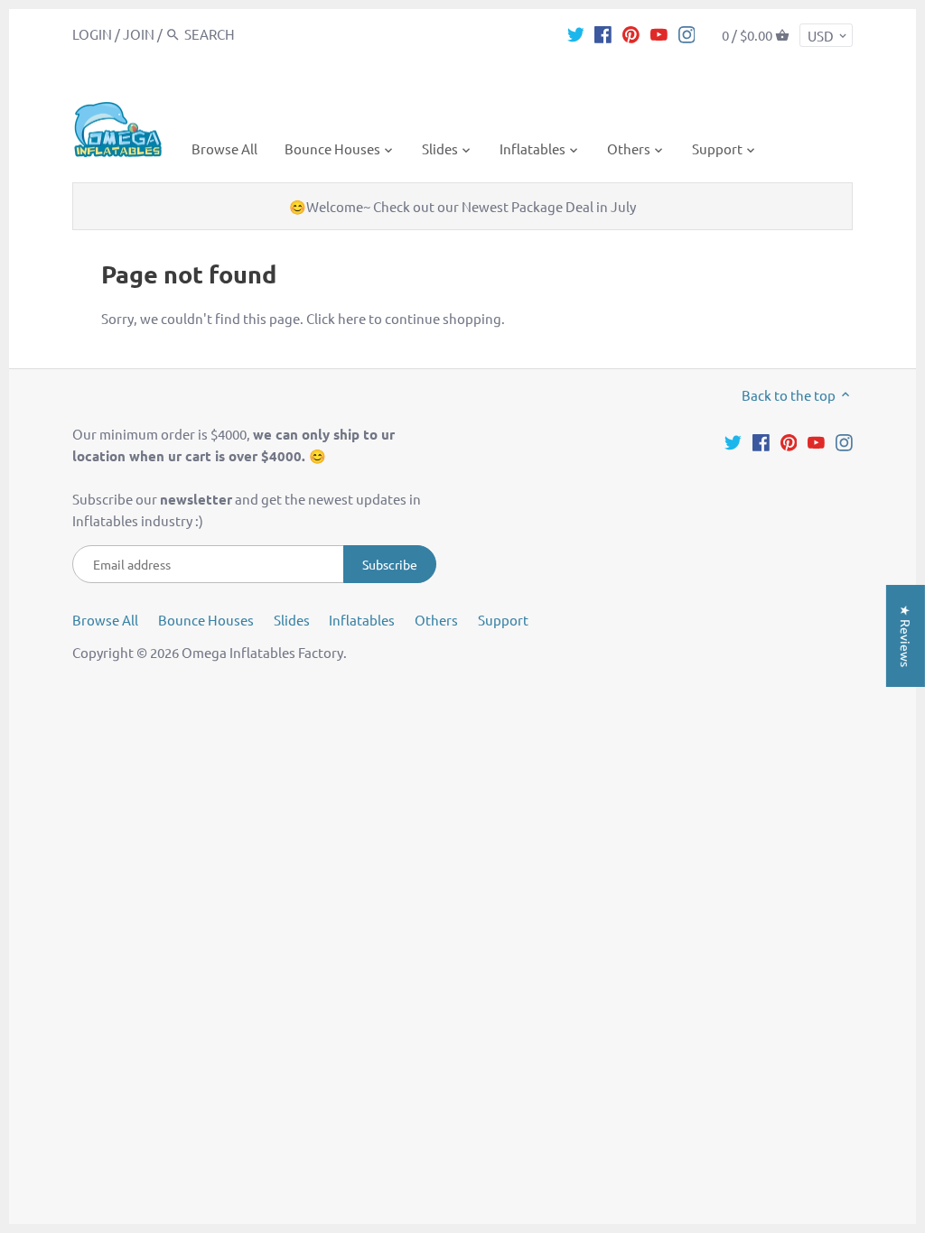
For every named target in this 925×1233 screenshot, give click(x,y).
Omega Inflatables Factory (262, 652)
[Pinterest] (631, 33)
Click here (336, 318)
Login (92, 33)
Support (503, 619)
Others (436, 619)
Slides (292, 619)
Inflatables (362, 619)
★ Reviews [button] (906, 636)
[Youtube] (659, 33)
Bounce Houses (206, 619)
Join (138, 33)
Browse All (105, 619)
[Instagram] (687, 33)
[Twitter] (575, 33)
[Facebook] (603, 33)
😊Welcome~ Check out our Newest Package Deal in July (462, 206)
